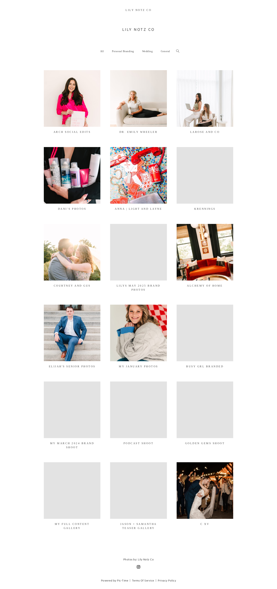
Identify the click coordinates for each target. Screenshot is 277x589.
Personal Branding (123, 51)
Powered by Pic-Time (114, 580)
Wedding (147, 51)
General (165, 51)
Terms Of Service (143, 580)
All (102, 51)
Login (51, 75)
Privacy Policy (167, 580)
